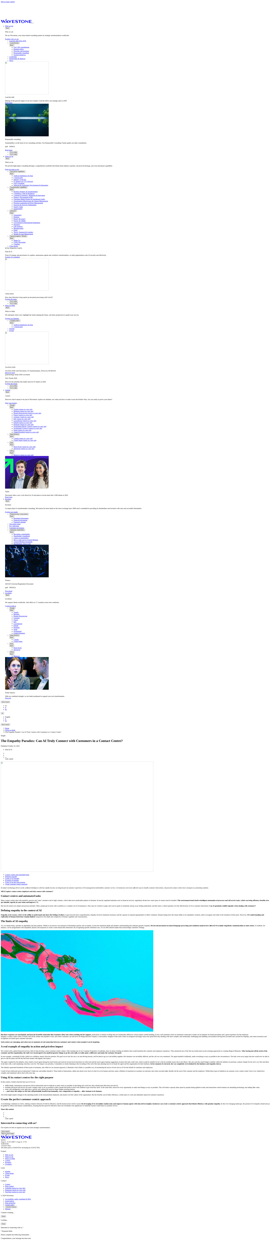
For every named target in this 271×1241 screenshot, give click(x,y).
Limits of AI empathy (12, 878)
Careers (7, 390)
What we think (10, 305)
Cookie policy (10, 1205)
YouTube (15, 1192)
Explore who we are (12, 39)
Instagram (15, 1190)
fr (5, 707)
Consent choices (11, 1207)
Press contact (9, 1186)
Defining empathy (11, 877)
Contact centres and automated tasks (17, 875)
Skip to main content (8, 2)
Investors (8, 499)
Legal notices (9, 1201)
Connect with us (10, 606)
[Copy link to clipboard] (6, 757)
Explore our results (11, 512)
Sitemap (7, 1209)
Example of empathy (12, 880)
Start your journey (11, 403)
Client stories (9, 1173)
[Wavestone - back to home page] (16, 22)
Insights (7, 1171)
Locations (8, 593)
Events (7, 1175)
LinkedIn (15, 1188)
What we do (9, 156)
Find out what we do (12, 169)
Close (3, 1216)
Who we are (9, 26)
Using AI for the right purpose (15, 882)
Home (7, 728)
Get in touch (5, 702)
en (2, 713)
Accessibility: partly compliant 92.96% (18, 1199)
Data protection (10, 1203)
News (7, 1177)
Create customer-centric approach (16, 884)
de (6, 709)
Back (7, 28)
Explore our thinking (12, 318)
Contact (7, 1184)
